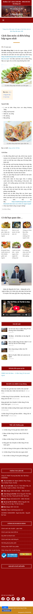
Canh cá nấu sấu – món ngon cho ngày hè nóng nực (16, 254)
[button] (2, 20)
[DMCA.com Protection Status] (26, 555)
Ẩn (10, 92)
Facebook (7, 610)
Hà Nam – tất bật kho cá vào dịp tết (19, 336)
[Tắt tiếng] (26, 315)
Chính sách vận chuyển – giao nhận (11, 528)
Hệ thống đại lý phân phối (8, 543)
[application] (16, 308)
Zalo (5, 607)
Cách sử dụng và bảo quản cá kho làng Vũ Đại (17, 448)
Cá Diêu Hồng (6, 209)
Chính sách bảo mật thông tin (10, 539)
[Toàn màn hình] (29, 315)
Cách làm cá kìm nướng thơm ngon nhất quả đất (16, 408)
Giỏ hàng (15, 4)
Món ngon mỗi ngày (14, 29)
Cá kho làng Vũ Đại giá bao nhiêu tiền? (15, 430)
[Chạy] (4, 315)
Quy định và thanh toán (8, 535)
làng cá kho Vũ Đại (14, 148)
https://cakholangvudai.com (15, 510)
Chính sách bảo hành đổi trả (9, 532)
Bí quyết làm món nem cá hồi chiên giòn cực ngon (5, 254)
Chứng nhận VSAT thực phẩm (10, 546)
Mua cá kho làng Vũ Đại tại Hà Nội (14, 439)
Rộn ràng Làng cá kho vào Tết (18, 349)
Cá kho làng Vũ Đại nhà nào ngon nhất (15, 452)
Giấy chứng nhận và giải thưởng (10, 550)
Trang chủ (5, 29)
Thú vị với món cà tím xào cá (16, 232)
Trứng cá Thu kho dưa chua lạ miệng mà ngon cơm (27, 234)
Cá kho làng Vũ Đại (21, 608)
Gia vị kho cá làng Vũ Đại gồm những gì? (16, 455)
